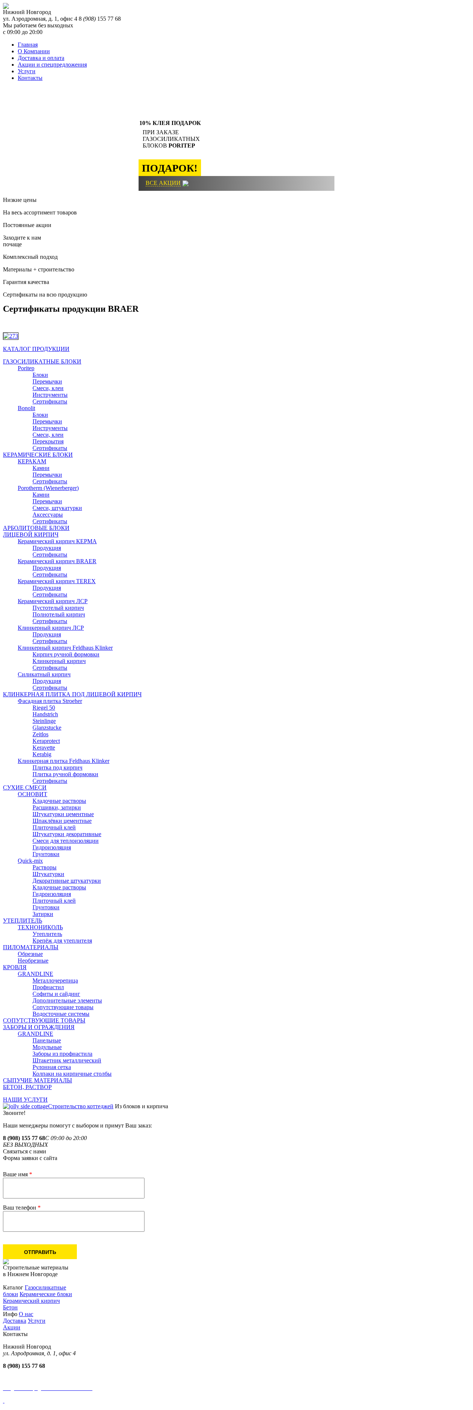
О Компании (34, 51)
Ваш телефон (22, 1207)
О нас (26, 1314)
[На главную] (6, 7)
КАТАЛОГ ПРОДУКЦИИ (36, 349)
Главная (28, 44)
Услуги (26, 71)
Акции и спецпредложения (52, 64)
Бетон (10, 1307)
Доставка (14, 1321)
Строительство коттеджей (80, 1106)
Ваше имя (17, 1174)
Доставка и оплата (41, 58)
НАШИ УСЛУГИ (25, 1099)
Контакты (30, 78)
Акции (11, 1327)
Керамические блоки (46, 1294)
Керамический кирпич (31, 1301)
